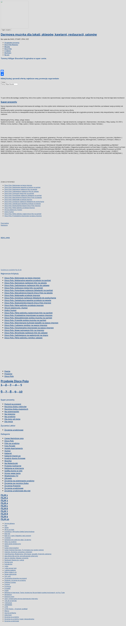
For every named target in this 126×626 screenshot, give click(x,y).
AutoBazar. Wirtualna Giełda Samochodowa (19, 532)
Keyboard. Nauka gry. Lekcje (14, 560)
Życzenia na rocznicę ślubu (16, 483)
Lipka (6, 566)
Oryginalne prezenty (11, 43)
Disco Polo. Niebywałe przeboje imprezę (18, 200)
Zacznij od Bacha (10, 613)
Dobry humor (9, 212)
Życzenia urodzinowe (13, 430)
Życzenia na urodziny (11, 617)
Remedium (8, 595)
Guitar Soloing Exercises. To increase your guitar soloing (24, 550)
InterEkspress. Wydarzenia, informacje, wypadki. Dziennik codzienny (27, 554)
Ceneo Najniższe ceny (14, 438)
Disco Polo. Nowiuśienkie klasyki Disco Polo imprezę (22, 206)
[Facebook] (63, 71)
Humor (7, 451)
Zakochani (8, 615)
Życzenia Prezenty (12, 485)
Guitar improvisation (11, 548)
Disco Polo (8, 49)
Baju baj (7, 534)
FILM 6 (4, 508)
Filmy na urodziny (10, 542)
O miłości (7, 51)
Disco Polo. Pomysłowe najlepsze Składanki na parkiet (23, 195)
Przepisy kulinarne (12, 466)
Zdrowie (8, 478)
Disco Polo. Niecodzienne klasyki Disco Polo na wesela (23, 198)
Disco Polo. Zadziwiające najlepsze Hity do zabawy (21, 191)
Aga (5, 525)
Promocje (7, 586)
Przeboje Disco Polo (15, 381)
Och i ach (7, 576)
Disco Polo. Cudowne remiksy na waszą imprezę (25, 325)
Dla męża (8, 421)
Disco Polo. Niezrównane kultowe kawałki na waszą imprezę (31, 322)
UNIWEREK (8, 605)
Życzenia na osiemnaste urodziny (19, 480)
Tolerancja (8, 603)
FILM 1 (4, 495)
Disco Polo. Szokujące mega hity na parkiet (19, 193)
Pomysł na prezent (12, 404)
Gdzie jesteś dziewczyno (12, 544)
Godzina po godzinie (8, 270)
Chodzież (7, 538)
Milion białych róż (10, 572)
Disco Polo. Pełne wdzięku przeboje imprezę (19, 208)
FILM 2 (4, 497)
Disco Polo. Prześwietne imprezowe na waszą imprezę (23, 216)
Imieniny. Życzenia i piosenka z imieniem (18, 552)
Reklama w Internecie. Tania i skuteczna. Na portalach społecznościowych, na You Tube (34, 593)
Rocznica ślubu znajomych (16, 409)
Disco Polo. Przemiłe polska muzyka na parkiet (25, 320)
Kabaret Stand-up (12, 456)
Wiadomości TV (11, 475)
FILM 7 (4, 511)
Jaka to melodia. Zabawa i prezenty (16, 558)
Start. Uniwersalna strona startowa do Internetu (21, 599)
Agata (6, 528)
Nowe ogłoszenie (10, 574)
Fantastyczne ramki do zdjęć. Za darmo (17, 540)
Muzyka (7, 47)
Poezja (7, 371)
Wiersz (6, 611)
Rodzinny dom (9, 597)
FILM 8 (4, 514)
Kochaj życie (8, 562)
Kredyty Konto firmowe (14, 458)
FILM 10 (5, 519)
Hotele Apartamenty (13, 448)
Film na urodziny (12, 443)
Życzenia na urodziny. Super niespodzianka (19, 619)
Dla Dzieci (7, 53)
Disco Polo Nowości (11, 45)
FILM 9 (4, 516)
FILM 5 (4, 506)
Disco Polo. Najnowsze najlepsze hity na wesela (20, 189)
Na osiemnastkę (11, 411)
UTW (6, 607)
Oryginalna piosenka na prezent (15, 578)
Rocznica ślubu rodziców (15, 406)
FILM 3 (4, 500)
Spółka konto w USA (13, 471)
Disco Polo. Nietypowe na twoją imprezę (18, 185)
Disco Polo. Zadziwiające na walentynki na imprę (26, 335)
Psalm (6, 591)
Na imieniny (9, 414)
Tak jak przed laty (10, 601)
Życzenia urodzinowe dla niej (17, 490)
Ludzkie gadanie (10, 570)
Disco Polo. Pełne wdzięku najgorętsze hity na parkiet (22, 214)
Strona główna (9, 523)
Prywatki (7, 588)
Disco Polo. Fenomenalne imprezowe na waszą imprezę (29, 327)
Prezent (7, 584)
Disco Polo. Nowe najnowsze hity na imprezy (24, 330)
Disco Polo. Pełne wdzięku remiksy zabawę (23, 337)
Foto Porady (9, 446)
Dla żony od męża (12, 419)
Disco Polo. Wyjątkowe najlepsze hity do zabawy (26, 332)
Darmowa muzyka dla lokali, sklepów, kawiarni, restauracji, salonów (49, 34)
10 (21, 391)
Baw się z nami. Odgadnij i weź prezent (17, 536)
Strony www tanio (12, 473)
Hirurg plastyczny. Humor (13, 210)
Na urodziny (9, 416)
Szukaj (3, 82)
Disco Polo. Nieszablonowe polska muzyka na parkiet (28, 318)
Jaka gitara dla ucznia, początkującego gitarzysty (21, 556)
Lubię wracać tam (10, 568)
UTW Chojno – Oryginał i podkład (15, 609)
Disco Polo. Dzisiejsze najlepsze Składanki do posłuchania (24, 202)
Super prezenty (9, 102)
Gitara (6, 546)
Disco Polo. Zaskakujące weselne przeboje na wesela (22, 204)
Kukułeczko (8, 564)
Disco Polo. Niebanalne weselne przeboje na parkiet (22, 187)
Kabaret (8, 453)
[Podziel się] (63, 74)
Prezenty (8, 373)
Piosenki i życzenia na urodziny (15, 580)
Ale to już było (9, 530)
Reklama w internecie (14, 468)
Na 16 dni (18, 270)
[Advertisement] (34, 65)
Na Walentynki (11, 463)
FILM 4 (4, 503)
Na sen (6, 55)
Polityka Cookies (10, 582)
